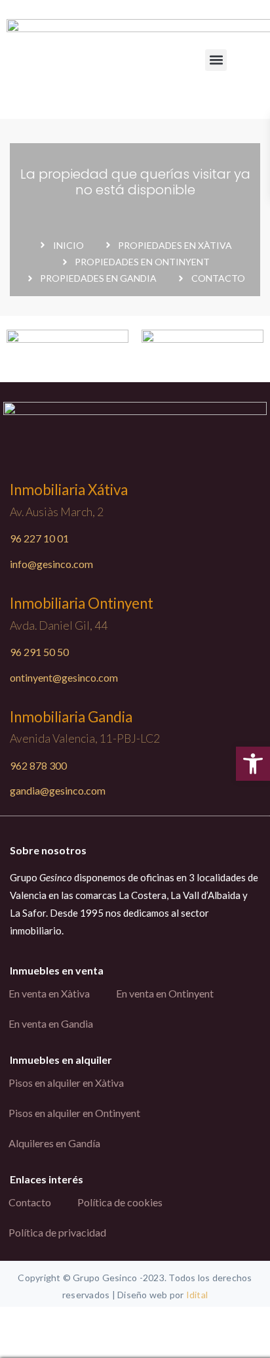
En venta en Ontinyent (165, 993)
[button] (216, 60)
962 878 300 (38, 765)
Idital (197, 1294)
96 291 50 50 (39, 652)
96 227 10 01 (39, 538)
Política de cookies (120, 1202)
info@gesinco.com (51, 564)
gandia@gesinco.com (58, 790)
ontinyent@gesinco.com (64, 677)
